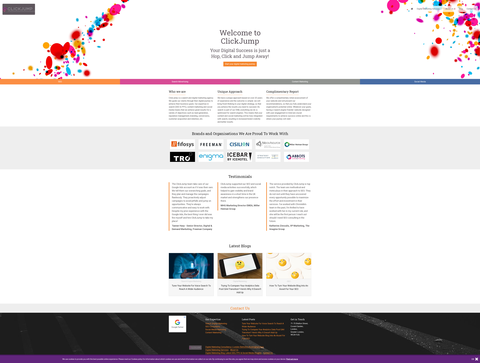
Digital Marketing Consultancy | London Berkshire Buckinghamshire (234, 347)
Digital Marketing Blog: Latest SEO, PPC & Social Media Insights (233, 353)
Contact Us (471, 9)
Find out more (292, 359)
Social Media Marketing (215, 329)
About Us (449, 9)
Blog (461, 9)
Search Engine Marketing (216, 323)
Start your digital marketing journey (240, 64)
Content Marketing (213, 332)
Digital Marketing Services (428, 9)
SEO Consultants (212, 326)
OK (473, 359)
